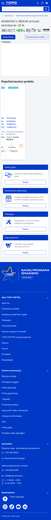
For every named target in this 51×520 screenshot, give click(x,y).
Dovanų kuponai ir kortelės (14, 331)
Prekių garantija (9, 387)
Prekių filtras (8, 37)
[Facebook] (5, 498)
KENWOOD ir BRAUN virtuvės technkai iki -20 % (32, 16)
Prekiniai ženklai (9, 325)
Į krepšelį (11, 146)
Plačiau (25, 182)
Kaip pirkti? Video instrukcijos (15, 410)
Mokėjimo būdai (9, 376)
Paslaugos (6, 320)
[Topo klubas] (25, 275)
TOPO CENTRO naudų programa (16, 337)
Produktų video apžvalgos (13, 433)
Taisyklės (6, 399)
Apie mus (6, 303)
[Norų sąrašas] (42, 3)
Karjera (5, 343)
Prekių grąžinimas (10, 393)
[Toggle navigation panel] (3, 3)
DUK (4, 421)
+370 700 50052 (11, 452)
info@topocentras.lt (14, 475)
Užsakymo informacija (11, 416)
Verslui (5, 348)
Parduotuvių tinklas (10, 308)
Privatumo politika (10, 404)
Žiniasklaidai (7, 360)
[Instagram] (5, 506)
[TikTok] (11, 506)
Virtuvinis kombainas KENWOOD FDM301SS (14, 134)
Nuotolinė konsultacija (15, 458)
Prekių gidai (7, 427)
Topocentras (8, 16)
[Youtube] (18, 506)
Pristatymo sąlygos (10, 382)
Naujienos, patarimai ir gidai (14, 314)
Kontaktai (6, 354)
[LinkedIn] (25, 506)
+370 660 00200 (11, 470)
